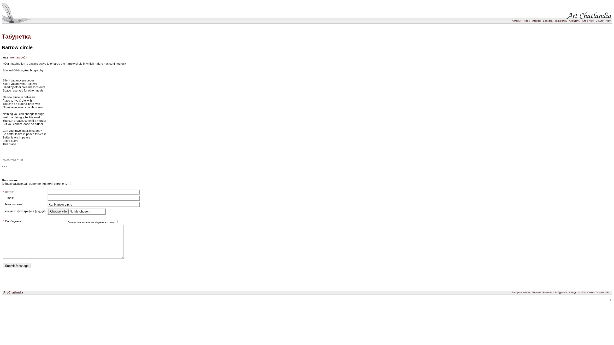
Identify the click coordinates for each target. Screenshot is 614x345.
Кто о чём (588, 20)
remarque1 (18, 57)
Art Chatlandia (13, 292)
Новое (526, 20)
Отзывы (536, 20)
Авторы (516, 20)
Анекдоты (574, 20)
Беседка (548, 20)
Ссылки (600, 20)
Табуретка (561, 20)
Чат (608, 20)
